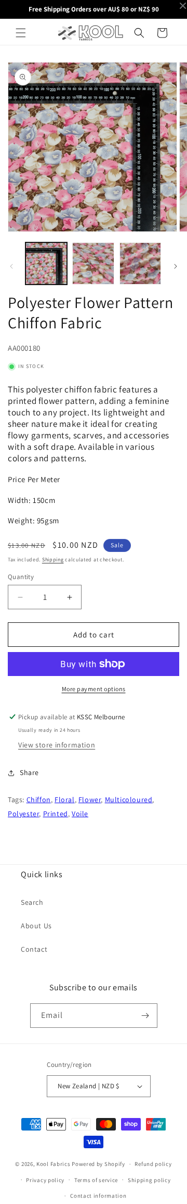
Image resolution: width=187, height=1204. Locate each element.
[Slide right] (175, 266)
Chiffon (38, 799)
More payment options (94, 689)
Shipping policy (149, 1180)
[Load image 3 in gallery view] (140, 263)
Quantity (21, 576)
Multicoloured (129, 799)
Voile (80, 813)
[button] (20, 32)
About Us (36, 925)
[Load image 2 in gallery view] (93, 263)
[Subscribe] (145, 1015)
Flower (89, 799)
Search (32, 902)
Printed (55, 813)
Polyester (23, 813)
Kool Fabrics (53, 1164)
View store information (56, 745)
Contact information (98, 1195)
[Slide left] (11, 266)
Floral (65, 799)
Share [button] (29, 772)
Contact (34, 949)
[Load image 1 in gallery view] (46, 263)
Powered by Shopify (98, 1164)
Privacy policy (45, 1180)
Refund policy (153, 1164)
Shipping (53, 559)
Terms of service (96, 1180)
